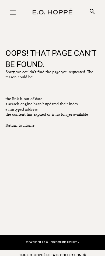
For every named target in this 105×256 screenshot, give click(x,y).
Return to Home (19, 126)
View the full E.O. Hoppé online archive (52, 242)
